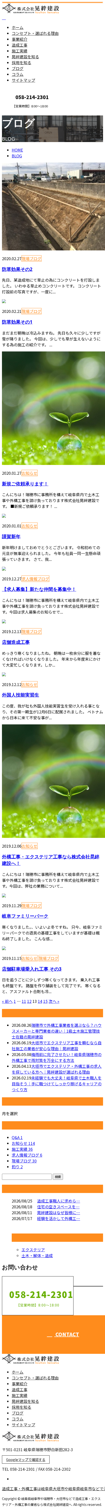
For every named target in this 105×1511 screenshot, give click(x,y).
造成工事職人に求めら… (58, 1201)
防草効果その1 (17, 322)
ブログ (17, 68)
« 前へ (7, 1001)
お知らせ (29, 473)
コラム (17, 74)
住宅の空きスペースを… (58, 1207)
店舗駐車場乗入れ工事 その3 (32, 969)
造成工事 (19, 45)
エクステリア (33, 1250)
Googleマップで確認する (25, 1459)
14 (40, 1001)
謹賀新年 (11, 536)
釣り (17, 1167)
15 (45, 1001)
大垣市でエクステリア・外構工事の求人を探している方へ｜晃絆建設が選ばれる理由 (57, 1069)
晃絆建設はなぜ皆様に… (58, 1212)
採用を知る (21, 62)
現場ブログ (31, 258)
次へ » (54, 1001)
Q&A (17, 1137)
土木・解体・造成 (37, 1255)
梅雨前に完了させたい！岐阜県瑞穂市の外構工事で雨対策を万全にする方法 (57, 1057)
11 (24, 1001)
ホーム (17, 27)
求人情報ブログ (35, 579)
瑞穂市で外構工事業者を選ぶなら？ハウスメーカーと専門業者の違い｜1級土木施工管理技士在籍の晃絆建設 (57, 1031)
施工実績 (19, 51)
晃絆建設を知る (25, 57)
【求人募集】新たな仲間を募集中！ (39, 589)
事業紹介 (19, 39)
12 (29, 1001)
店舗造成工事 (16, 642)
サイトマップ (23, 80)
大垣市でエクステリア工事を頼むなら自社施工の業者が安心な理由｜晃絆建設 (57, 1045)
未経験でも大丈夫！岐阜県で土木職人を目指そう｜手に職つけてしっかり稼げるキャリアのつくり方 (57, 1083)
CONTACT (19, 111)
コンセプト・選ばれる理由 (35, 33)
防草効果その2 (17, 269)
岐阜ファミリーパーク (25, 916)
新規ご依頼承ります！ (25, 484)
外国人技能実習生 (20, 695)
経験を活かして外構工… (58, 1218)
